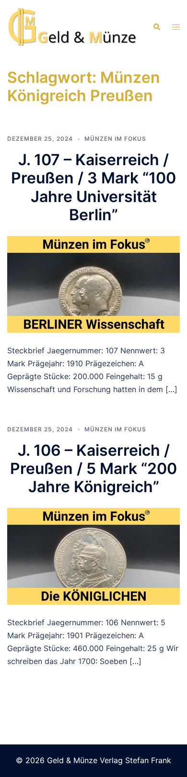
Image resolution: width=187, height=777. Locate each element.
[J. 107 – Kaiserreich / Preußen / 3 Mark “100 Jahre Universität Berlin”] (93, 283)
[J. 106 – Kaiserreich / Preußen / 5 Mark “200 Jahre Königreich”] (93, 555)
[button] (156, 27)
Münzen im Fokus (115, 138)
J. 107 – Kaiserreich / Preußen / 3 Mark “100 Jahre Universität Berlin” (93, 187)
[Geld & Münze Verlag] (72, 26)
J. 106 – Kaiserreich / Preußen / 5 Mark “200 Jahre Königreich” (93, 468)
